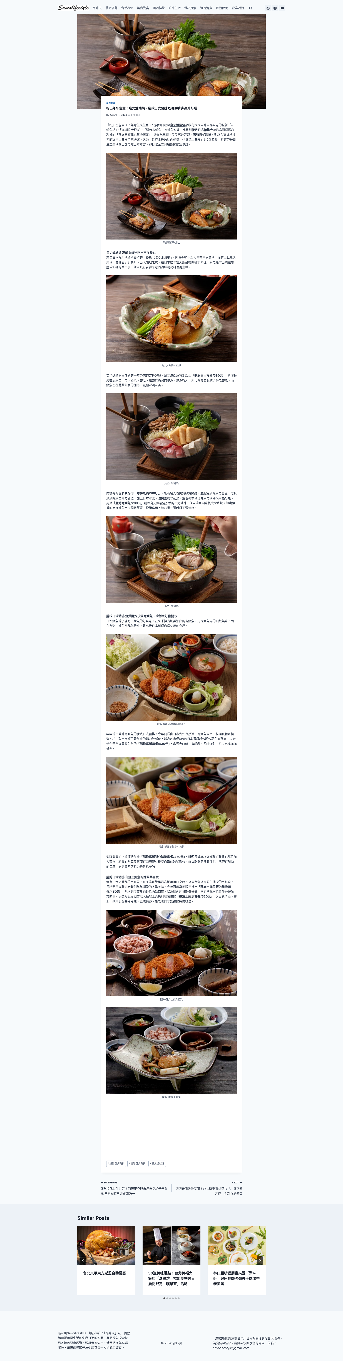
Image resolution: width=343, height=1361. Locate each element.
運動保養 (222, 8)
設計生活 (174, 8)
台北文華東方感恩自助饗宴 (104, 1273)
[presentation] (106, 1245)
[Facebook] (268, 8)
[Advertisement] (171, 1130)
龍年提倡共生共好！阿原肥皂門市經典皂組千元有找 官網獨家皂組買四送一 (134, 1188)
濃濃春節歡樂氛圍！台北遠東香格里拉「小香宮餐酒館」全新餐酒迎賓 (209, 1188)
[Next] (260, 1260)
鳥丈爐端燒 (157, 1163)
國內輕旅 (159, 8)
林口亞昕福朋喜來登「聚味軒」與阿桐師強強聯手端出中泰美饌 (236, 1278)
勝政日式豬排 (137, 1163)
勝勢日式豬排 (116, 1163)
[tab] (164, 1298)
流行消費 (206, 8)
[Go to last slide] (83, 1260)
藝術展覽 (111, 8)
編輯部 (113, 115)
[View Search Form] (250, 8)
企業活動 (238, 8)
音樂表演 (127, 8)
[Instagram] (275, 8)
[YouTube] (282, 8)
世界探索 (190, 8)
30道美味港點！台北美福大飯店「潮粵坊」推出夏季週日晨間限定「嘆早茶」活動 (171, 1278)
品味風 (97, 8)
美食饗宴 (143, 8)
